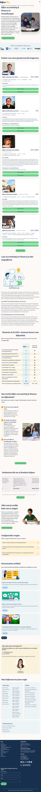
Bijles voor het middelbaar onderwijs (8, 726)
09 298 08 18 (7, 654)
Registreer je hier (20, 497)
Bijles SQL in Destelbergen (29, 694)
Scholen (2, 755)
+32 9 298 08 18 (23, 757)
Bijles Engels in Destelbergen (30, 687)
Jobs (21, 746)
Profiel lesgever (20, 91)
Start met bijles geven (4, 751)
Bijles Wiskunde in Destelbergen (30, 706)
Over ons (2, 743)
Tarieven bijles (3, 752)
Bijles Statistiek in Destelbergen (30, 700)
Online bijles (3, 746)
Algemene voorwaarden (24, 743)
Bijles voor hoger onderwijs (7, 727)
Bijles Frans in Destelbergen (30, 692)
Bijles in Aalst (4, 698)
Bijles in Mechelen (5, 696)
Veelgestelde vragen (24, 747)
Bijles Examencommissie (5, 749)
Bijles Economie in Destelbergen (30, 704)
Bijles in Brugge (5, 693)
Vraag (2, 778)
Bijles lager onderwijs (6, 731)
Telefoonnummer (4, 771)
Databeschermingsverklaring (25, 744)
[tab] (20, 542)
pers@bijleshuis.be (25, 758)
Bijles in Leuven (5, 695)
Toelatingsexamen (4, 748)
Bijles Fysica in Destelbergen (30, 698)
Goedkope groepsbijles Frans (6, 747)
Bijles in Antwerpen (5, 689)
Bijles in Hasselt (5, 700)
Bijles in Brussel (5, 687)
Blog (1, 754)
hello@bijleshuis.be (8, 652)
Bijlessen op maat (5, 729)
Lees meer (4, 637)
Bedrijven (2, 750)
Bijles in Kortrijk (5, 702)
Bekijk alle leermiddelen (7, 527)
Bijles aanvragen (20, 89)
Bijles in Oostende (5, 704)
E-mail (2, 775)
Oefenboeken (3, 756)
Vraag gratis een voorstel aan (8, 38)
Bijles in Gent (4, 691)
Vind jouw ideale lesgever (20, 463)
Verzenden (4, 783)
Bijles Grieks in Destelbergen (30, 696)
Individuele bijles (3, 744)
